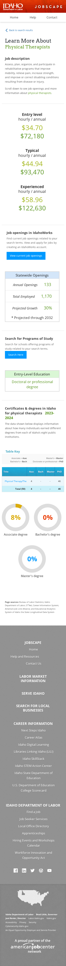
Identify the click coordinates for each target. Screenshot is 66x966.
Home (14, 17)
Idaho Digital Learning (33, 744)
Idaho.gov (51, 918)
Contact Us (33, 663)
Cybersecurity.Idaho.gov (17, 926)
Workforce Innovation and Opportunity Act (33, 855)
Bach (40, 471)
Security (32, 922)
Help (33, 17)
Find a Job (33, 812)
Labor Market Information (33, 678)
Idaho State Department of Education (33, 775)
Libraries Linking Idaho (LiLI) (33, 751)
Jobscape (33, 642)
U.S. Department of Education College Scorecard (33, 788)
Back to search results (21, 30)
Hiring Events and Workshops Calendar (33, 843)
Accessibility (11, 922)
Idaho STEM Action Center (33, 766)
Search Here (15, 354)
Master (50, 471)
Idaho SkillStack (33, 759)
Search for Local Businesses (33, 708)
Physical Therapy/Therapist (15, 481)
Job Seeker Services (33, 819)
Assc (31, 471)
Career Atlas (33, 737)
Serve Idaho (33, 693)
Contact (52, 17)
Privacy (22, 922)
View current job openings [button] (26, 255)
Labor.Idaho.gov (36, 918)
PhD (59, 471)
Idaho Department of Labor (33, 805)
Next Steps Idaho (33, 730)
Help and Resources (24, 656)
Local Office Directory (33, 826)
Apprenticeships (33, 833)
